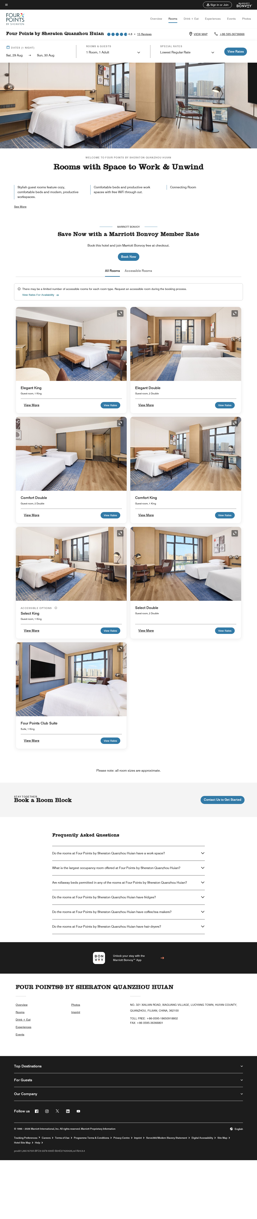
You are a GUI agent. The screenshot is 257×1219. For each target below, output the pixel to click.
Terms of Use (62, 1137)
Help (37, 1142)
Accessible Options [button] (37, 608)
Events (231, 18)
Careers (46, 1137)
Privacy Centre (121, 1137)
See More (20, 206)
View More (31, 405)
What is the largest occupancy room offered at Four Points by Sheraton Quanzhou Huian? (116, 868)
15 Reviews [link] (144, 34)
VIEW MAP (201, 34)
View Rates (110, 405)
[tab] (112, 271)
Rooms (172, 18)
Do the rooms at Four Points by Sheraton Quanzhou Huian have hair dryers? (106, 926)
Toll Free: (154, 1018)
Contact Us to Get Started (222, 800)
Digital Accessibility (202, 1137)
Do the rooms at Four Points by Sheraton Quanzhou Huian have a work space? (108, 853)
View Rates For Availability (38, 294)
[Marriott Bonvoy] (242, 4)
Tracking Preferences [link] (25, 1137)
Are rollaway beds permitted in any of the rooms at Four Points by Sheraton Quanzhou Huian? (119, 882)
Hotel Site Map (22, 1142)
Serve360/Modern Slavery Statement (166, 1137)
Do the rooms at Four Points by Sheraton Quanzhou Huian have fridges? (104, 897)
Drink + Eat (191, 18)
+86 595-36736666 (232, 34)
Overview (156, 18)
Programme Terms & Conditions (91, 1137)
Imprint (75, 1012)
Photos (246, 18)
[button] (217, 5)
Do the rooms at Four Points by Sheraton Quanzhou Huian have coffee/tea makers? (111, 912)
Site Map (222, 1137)
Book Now (128, 257)
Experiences (213, 18)
